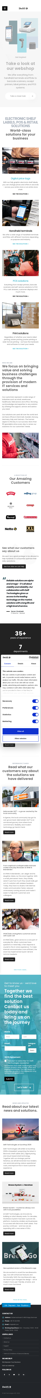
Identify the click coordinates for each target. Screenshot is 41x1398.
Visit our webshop (8, 1366)
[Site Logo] (23, 8)
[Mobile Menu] (4, 8)
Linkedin (24, 1375)
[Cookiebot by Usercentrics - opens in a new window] (29, 657)
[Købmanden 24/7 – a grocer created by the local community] (20, 797)
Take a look (18, 55)
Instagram (19, 1375)
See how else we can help (14, 566)
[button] (4, 59)
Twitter (9, 1375)
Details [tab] (20, 664)
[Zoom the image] (20, 161)
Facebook (4, 1375)
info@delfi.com (14, 1324)
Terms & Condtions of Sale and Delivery (16, 1354)
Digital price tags (20, 178)
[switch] (35, 708)
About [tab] (33, 664)
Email (7, 1043)
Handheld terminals (20, 231)
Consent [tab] (7, 664)
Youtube (14, 1375)
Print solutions (20, 333)
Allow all (20, 731)
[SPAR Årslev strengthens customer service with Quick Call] (20, 919)
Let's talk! (22, 1087)
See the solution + (21, 194)
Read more (9, 745)
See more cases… (20, 970)
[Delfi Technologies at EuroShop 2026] (20, 1129)
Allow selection (20, 738)
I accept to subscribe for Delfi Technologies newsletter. (20, 1062)
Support (6, 1346)
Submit (9, 1079)
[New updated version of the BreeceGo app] (20, 1253)
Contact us (7, 1338)
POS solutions (20, 281)
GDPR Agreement (13, 1057)
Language (31, 1044)
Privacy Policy (8, 1350)
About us (6, 1342)
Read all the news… (20, 1300)
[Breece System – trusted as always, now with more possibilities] (20, 1193)
